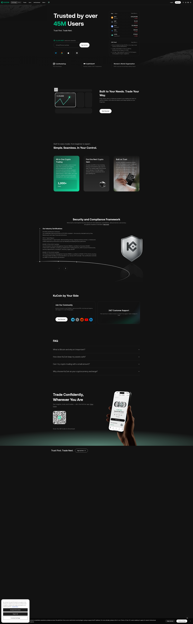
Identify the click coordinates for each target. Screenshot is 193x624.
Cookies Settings (15, 618)
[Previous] (59, 268)
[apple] (68, 53)
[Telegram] (73, 319)
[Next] (65, 268)
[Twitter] (77, 319)
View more (106, 224)
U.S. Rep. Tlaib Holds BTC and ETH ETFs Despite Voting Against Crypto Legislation (124, 53)
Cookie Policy (15, 606)
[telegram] (56, 53)
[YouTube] (86, 319)
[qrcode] (77, 53)
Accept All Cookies (15, 609)
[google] (62, 53)
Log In (171, 2)
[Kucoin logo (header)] (5, 2)
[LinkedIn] (91, 319)
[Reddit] (82, 319)
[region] (15, 611)
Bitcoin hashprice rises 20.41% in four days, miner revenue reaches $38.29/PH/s (124, 45)
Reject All (15, 614)
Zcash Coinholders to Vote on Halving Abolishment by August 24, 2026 (121, 49)
